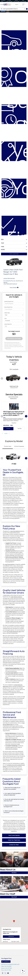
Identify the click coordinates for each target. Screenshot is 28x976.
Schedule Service (13, 398)
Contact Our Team (14, 844)
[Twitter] (5, 973)
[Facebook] (2, 973)
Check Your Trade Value (14, 840)
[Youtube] (8, 973)
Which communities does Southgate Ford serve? (13, 811)
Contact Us (7, 961)
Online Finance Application (12, 668)
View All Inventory (13, 362)
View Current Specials (14, 835)
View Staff (14, 897)
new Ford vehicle (15, 531)
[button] (14, 921)
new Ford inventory (10, 564)
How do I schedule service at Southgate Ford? (11, 806)
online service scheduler (11, 748)
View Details (13, 287)
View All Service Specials (13, 396)
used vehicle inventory (16, 596)
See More (14, 872)
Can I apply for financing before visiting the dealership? (12, 794)
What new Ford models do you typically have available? (12, 788)
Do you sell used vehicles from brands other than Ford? (14, 800)
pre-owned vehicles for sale (14, 631)
